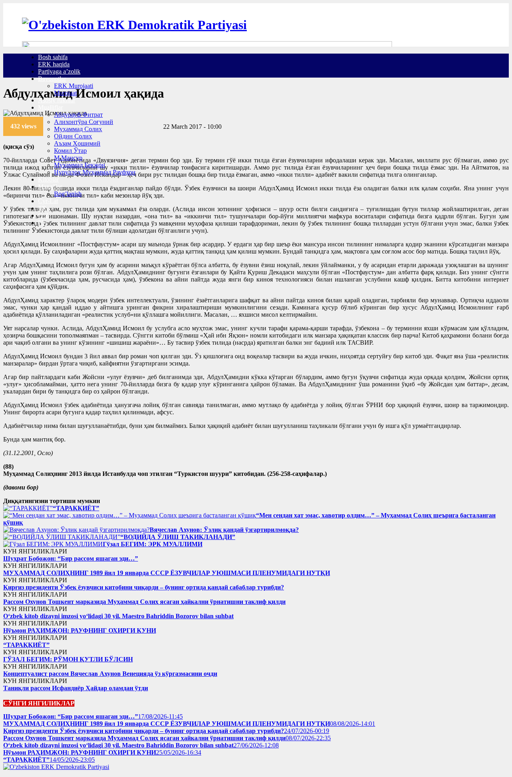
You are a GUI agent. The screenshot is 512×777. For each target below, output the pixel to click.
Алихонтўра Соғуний (83, 121)
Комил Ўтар (70, 150)
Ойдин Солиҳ (73, 136)
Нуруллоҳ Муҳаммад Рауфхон (95, 172)
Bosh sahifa (53, 57)
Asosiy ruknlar (56, 100)
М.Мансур (68, 157)
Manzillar (50, 186)
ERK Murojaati (73, 85)
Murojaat (65, 93)
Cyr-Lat (48, 201)
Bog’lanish (68, 193)
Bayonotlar (52, 78)
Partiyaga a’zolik (59, 71)
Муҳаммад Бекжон (79, 165)
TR (42, 208)
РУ (42, 222)
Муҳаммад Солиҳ (78, 129)
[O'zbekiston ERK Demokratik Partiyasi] (134, 25)
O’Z (43, 215)
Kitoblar (48, 179)
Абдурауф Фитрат (78, 114)
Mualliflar (50, 107)
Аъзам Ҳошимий (77, 143)
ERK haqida (54, 64)
